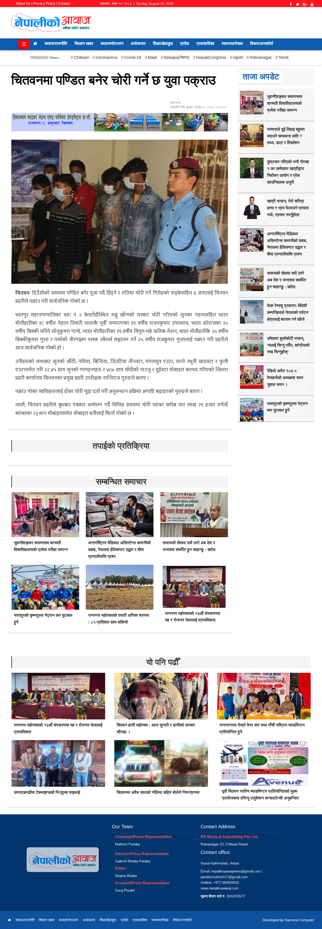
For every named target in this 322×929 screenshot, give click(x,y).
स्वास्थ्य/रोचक (232, 43)
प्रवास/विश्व (205, 43)
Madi (152, 57)
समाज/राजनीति (56, 43)
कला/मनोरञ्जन (112, 43)
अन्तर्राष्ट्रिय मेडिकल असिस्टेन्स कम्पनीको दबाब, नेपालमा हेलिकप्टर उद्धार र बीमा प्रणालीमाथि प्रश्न (119, 549)
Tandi (283, 57)
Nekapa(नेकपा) (177, 57)
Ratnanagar (261, 57)
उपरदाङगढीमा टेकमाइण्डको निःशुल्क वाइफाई (47, 792)
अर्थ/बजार (138, 43)
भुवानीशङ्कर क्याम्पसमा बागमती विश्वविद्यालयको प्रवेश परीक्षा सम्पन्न (284, 103)
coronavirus (107, 57)
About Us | (24, 3)
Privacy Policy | (45, 3)
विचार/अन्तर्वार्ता (261, 43)
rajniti (238, 57)
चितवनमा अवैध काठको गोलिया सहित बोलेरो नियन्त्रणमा (158, 792)
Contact (64, 3)
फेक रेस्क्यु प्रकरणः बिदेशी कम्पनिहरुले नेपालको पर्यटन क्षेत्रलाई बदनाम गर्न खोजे (287, 312)
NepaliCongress (211, 57)
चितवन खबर (83, 43)
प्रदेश (184, 43)
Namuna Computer (299, 920)
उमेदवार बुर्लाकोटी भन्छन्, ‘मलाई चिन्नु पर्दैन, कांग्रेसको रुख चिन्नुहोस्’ (288, 345)
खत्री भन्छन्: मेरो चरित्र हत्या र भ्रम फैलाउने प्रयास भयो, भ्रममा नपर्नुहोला (288, 208)
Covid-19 (132, 57)
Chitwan (81, 57)
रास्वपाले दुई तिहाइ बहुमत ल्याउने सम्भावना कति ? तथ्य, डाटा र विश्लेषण (286, 136)
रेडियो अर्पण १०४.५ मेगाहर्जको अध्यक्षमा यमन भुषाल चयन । (285, 378)
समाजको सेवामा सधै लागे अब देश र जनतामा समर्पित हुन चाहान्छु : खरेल (286, 280)
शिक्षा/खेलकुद (163, 43)
